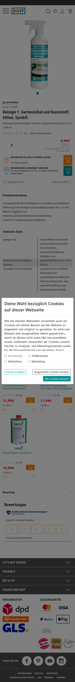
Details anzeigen (15, 371)
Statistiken (15, 361)
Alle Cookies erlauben (57, 378)
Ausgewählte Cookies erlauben (51, 371)
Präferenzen (40, 356)
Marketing (38, 361)
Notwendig (15, 356)
